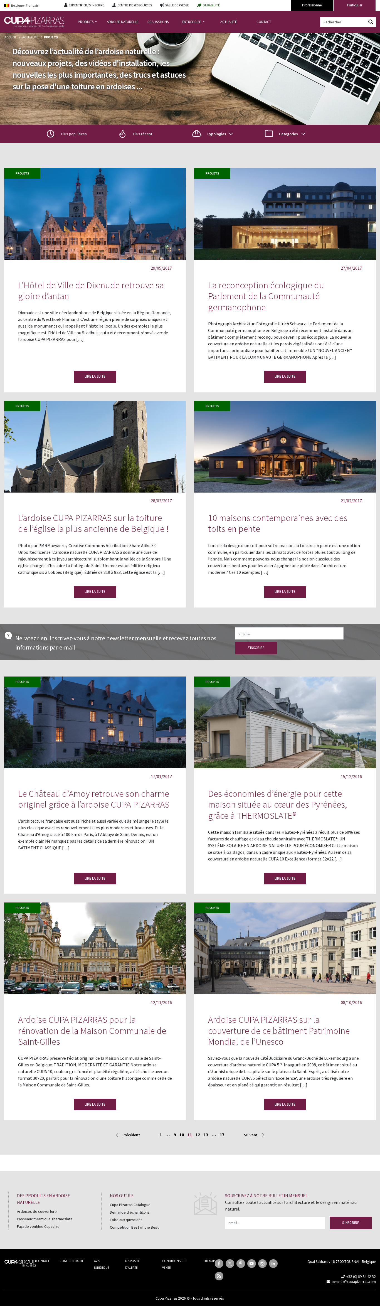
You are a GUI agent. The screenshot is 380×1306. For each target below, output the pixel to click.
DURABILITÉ (211, 5)
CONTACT (263, 21)
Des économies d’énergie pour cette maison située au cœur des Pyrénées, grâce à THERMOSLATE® (277, 804)
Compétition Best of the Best (134, 1227)
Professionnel (312, 5)
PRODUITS (86, 21)
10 (181, 1134)
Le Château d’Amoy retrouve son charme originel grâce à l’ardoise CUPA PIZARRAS (93, 799)
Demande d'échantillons (130, 1212)
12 (198, 1134)
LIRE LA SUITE (95, 376)
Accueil (10, 37)
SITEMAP (209, 1261)
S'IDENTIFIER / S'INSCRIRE (86, 5)
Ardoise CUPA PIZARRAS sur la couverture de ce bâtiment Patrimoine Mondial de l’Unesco (279, 1030)
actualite (30, 37)
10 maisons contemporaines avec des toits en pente (277, 523)
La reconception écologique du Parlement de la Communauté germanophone (266, 296)
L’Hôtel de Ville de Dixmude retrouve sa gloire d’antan (91, 290)
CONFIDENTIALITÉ (72, 1261)
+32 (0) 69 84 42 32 (361, 1276)
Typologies (216, 133)
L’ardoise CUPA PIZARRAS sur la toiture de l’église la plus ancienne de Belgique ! (93, 523)
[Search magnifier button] (371, 22)
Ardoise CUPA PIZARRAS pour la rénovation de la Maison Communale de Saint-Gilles (92, 1030)
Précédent (131, 1134)
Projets (22, 173)
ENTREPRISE (192, 21)
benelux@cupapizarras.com (354, 1281)
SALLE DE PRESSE (177, 5)
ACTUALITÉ (228, 21)
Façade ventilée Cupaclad (38, 1226)
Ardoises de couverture (37, 1211)
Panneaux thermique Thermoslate (45, 1218)
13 (206, 1134)
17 (222, 1134)
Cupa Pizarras (166, 1298)
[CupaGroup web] (20, 1262)
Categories (288, 133)
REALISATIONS (158, 21)
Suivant (251, 1134)
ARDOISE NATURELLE (123, 21)
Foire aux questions (126, 1219)
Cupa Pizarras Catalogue (130, 1204)
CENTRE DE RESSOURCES (134, 5)
